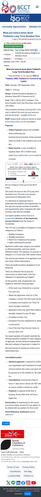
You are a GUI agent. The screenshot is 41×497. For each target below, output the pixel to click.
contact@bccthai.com (29, 461)
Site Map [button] (28, 471)
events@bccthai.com (14, 122)
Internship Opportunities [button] (14, 26)
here (11, 414)
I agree (27, 494)
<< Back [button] (6, 423)
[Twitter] (8, 483)
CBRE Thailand (19, 78)
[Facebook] (23, 483)
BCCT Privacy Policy (26, 491)
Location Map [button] (14, 476)
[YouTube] (33, 483)
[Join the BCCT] (20, 18)
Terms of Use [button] (13, 467)
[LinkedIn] (18, 483)
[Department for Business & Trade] (12, 434)
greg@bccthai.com (28, 115)
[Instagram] (28, 483)
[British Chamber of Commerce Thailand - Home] (15, 7)
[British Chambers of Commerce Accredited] (13, 444)
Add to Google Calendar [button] (13, 46)
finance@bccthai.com (22, 155)
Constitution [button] (15, 471)
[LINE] (13, 483)
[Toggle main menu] (37, 7)
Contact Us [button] (28, 476)
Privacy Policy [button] (28, 467)
